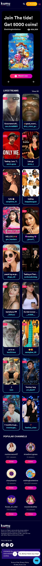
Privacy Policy (24, 562)
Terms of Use (15, 562)
